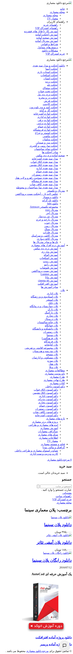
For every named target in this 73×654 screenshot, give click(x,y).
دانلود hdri (52, 203)
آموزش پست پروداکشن (44, 271)
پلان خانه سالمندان (47, 322)
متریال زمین (51, 226)
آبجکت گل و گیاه (49, 110)
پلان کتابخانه (51, 344)
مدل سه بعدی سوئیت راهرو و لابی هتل (36, 177)
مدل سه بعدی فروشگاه (45, 181)
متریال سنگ (51, 229)
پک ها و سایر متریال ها (45, 242)
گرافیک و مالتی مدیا (54, 447)
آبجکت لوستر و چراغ (46, 133)
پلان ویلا (53, 367)
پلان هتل (53, 364)
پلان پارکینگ (51, 312)
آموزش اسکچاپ (49, 258)
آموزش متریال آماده (46, 41)
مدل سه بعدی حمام (47, 171)
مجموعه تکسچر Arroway (44, 206)
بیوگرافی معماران (48, 431)
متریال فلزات (50, 232)
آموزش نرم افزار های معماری (48, 245)
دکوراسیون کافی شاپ (45, 412)
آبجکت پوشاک (50, 88)
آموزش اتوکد (51, 254)
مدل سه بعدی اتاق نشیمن (43, 165)
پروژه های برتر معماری (45, 421)
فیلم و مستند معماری (53, 444)
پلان (62, 290)
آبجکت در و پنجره (48, 97)
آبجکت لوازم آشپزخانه (45, 113)
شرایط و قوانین (49, 44)
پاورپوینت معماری (55, 373)
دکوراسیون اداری (48, 396)
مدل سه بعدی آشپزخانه (45, 158)
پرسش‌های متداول (47, 47)
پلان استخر (52, 299)
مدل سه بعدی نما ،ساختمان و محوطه (37, 187)
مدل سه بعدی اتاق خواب (44, 161)
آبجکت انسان (50, 78)
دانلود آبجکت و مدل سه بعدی (49, 65)
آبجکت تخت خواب (48, 91)
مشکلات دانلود (50, 50)
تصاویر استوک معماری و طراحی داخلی (36, 450)
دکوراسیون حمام (48, 405)
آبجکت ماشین (50, 136)
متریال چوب (51, 222)
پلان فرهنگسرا (50, 338)
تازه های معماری (55, 418)
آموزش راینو (51, 264)
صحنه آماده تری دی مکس (50, 155)
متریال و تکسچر (56, 190)
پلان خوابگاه (51, 325)
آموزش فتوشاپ (49, 267)
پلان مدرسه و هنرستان (45, 351)
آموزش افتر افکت (48, 283)
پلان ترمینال (51, 319)
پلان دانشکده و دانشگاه (45, 328)
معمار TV (52, 18)
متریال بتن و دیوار (48, 216)
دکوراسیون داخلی (55, 386)
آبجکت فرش (51, 100)
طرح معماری (57, 376)
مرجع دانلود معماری (37, 651)
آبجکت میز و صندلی (47, 142)
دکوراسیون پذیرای (48, 399)
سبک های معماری (48, 434)
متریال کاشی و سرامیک (44, 235)
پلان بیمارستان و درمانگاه (44, 306)
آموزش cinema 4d (48, 280)
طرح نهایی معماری (54, 380)
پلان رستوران (50, 331)
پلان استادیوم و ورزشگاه (44, 296)
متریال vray (51, 210)
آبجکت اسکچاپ (49, 75)
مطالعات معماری (55, 370)
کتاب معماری (57, 383)
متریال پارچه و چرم (47, 219)
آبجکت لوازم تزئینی (47, 123)
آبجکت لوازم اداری (47, 117)
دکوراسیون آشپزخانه (46, 415)
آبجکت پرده (51, 81)
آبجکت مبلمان (50, 139)
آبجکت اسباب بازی (47, 72)
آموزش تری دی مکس (45, 248)
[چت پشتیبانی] (64, 645)
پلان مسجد (52, 354)
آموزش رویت (50, 261)
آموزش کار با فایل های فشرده (41, 31)
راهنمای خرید (50, 24)
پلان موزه (52, 360)
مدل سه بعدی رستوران (45, 174)
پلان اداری (52, 293)
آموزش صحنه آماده (47, 37)
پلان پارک (53, 309)
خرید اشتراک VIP (55, 53)
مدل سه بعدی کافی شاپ (44, 184)
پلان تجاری (52, 315)
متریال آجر (52, 213)
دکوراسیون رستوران (46, 408)
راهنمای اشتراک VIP (46, 28)
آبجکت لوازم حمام (48, 126)
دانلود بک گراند (50, 200)
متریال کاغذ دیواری (47, 238)
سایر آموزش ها (49, 287)
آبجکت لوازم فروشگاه (45, 129)
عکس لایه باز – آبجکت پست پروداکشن (36, 194)
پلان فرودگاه (51, 341)
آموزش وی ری (49, 251)
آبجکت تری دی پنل (47, 94)
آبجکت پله (52, 84)
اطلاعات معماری (48, 437)
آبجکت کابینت (50, 104)
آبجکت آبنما (51, 68)
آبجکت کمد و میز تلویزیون (43, 107)
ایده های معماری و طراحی (43, 425)
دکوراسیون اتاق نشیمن (45, 392)
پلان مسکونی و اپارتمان (45, 357)
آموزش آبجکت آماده (46, 34)
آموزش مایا (51, 277)
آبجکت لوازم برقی (48, 120)
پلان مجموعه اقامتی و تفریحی (41, 348)
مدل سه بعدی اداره (47, 168)
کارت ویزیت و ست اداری (44, 453)
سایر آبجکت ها (50, 152)
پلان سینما (52, 335)
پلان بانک (53, 303)
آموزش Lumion (49, 274)
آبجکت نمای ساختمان (46, 149)
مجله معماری (57, 12)
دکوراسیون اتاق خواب (46, 389)
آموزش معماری (49, 428)
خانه (62, 8)
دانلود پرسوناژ (50, 197)
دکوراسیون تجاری (48, 402)
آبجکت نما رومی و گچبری (44, 145)
